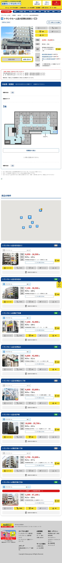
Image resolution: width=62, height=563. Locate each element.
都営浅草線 (44, 54)
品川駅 (50, 56)
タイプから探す (14, 7)
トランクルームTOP (5, 15)
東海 (40, 11)
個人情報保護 (51, 543)
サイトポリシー (52, 537)
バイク (20, 537)
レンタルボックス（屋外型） (26, 533)
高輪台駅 (49, 54)
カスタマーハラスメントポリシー (54, 540)
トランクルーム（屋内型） (25, 535)
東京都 (14, 15)
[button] (29, 217)
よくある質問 (31, 7)
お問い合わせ (45, 7)
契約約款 (50, 535)
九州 (58, 11)
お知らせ (59, 284)
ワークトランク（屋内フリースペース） (26, 540)
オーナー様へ (53, 7)
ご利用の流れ (22, 7)
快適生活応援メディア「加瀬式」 (26, 549)
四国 (53, 11)
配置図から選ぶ (31, 150)
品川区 (19, 15)
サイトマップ (51, 545)
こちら (32, 171)
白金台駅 (53, 59)
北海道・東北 (22, 11)
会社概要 (38, 7)
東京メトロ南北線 (46, 59)
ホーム (7, 7)
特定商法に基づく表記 (53, 533)
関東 (15, 11)
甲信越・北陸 (32, 11)
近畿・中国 (46, 11)
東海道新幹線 (45, 56)
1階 (12, 92)
